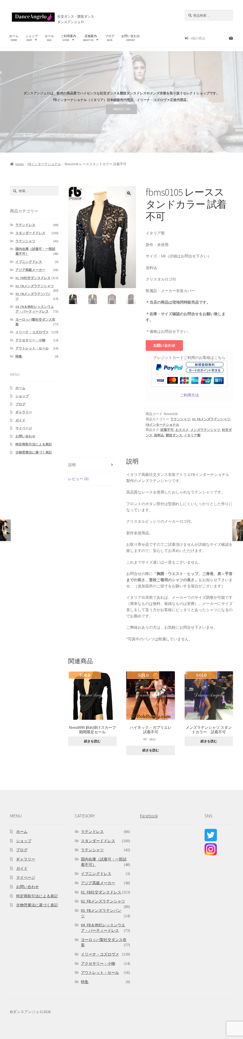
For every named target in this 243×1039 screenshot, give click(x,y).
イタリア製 (192, 435)
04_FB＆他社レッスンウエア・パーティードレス (34, 309)
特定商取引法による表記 (33, 444)
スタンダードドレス (30, 233)
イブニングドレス (28, 262)
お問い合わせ (130, 38)
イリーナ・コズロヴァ (32, 332)
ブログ (109, 38)
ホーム (14, 38)
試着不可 (167, 430)
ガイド (20, 420)
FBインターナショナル (44, 164)
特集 (18, 356)
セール (49, 38)
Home (19, 164)
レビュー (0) (78, 478)
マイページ (23, 428)
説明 (72, 464)
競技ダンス (174, 435)
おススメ (182, 430)
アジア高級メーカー (30, 270)
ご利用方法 (189, 395)
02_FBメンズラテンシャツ (211, 419)
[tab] (92, 465)
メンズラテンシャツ (205, 430)
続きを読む (92, 741)
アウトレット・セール (32, 348)
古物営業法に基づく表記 (33, 452)
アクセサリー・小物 (30, 340)
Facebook (149, 816)
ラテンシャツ (180, 419)
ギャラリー (23, 412)
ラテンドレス (25, 225)
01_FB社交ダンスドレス (33, 278)
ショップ (31, 38)
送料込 (159, 435)
